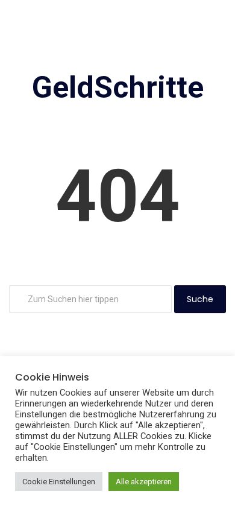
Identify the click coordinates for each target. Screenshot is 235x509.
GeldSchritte (118, 87)
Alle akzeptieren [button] (144, 481)
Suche (200, 299)
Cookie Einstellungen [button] (58, 481)
